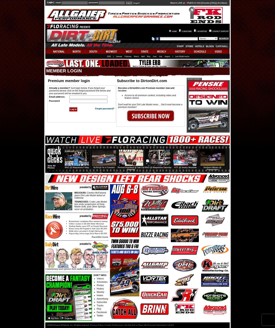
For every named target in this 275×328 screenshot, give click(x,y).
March (136, 56)
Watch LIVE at (178, 3)
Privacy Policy (97, 325)
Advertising (102, 299)
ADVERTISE (202, 31)
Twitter (100, 315)
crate (145, 51)
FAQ (213, 3)
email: (58, 3)
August (167, 56)
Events (206, 3)
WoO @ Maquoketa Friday (77, 167)
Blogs (210, 46)
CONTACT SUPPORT (220, 31)
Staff (180, 46)
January (119, 56)
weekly (162, 51)
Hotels (199, 46)
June (155, 56)
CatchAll (222, 46)
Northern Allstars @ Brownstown (212, 168)
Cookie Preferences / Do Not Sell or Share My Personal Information (135, 325)
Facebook (102, 312)
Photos (100, 285)
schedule (200, 51)
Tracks (100, 305)
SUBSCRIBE (187, 31)
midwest (112, 51)
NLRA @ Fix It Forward (103, 167)
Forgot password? (104, 108)
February (128, 56)
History (100, 288)
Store (189, 46)
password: (93, 3)
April (143, 56)
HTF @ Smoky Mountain (185, 167)
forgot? (136, 3)
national (57, 51)
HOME (174, 31)
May (148, 56)
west (129, 51)
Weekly (100, 292)
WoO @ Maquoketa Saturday (158, 167)
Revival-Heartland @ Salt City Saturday (131, 168)
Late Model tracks (182, 56)
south (93, 51)
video (220, 51)
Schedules (102, 282)
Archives (222, 3)
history (180, 51)
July (160, 56)
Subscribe (102, 302)
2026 (109, 56)
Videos (100, 278)
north (77, 51)
